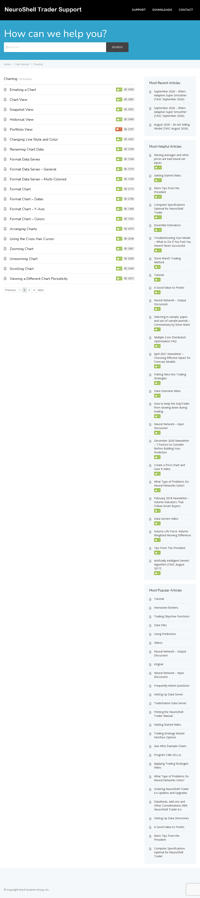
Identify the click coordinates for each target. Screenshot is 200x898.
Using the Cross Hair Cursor (32, 239)
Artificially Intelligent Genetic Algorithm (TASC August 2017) (171, 564)
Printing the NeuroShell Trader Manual (168, 714)
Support (139, 10)
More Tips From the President (166, 190)
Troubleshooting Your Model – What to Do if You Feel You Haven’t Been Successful (172, 241)
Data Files (160, 625)
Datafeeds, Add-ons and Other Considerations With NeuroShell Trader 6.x (171, 805)
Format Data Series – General (33, 169)
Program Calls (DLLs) (167, 755)
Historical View (22, 119)
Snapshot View (21, 109)
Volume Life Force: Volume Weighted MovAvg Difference (172, 533)
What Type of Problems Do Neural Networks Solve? (171, 483)
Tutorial (159, 275)
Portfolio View (21, 129)
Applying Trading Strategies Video (171, 765)
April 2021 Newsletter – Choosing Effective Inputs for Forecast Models (172, 357)
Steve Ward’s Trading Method (167, 260)
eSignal (158, 664)
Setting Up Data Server (168, 694)
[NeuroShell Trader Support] (43, 13)
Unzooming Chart (24, 258)
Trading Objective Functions (171, 616)
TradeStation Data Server (170, 703)
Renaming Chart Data (27, 149)
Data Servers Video (166, 518)
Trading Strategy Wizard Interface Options (169, 735)
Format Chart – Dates (26, 199)
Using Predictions (165, 634)
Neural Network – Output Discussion (170, 302)
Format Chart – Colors (27, 219)
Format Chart (20, 189)
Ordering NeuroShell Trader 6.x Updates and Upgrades (171, 791)
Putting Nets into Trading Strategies (170, 376)
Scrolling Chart (22, 268)
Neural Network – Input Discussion (169, 426)
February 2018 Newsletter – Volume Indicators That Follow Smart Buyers (171, 502)
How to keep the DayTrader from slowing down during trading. (171, 407)
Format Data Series (25, 159)
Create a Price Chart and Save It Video (169, 467)
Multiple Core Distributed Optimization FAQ (170, 339)
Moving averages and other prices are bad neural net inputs (171, 159)
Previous (10, 290)
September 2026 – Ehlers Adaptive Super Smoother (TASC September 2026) (170, 95)
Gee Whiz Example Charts (170, 746)
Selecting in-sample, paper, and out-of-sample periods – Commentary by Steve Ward (172, 320)
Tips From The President (169, 548)
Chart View (18, 99)
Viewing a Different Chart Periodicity (39, 278)
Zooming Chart (21, 248)
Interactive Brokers (166, 607)
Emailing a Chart (23, 89)
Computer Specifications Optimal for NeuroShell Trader (169, 208)
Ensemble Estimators (167, 225)
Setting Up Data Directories (171, 818)
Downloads (162, 10)
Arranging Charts (23, 229)
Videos (158, 642)
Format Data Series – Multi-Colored (38, 179)
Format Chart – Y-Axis (27, 209)
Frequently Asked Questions (171, 685)
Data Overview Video (167, 391)
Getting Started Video (167, 175)
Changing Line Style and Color (34, 139)
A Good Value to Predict (169, 287)
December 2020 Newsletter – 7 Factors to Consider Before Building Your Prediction (171, 446)
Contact (186, 10)
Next (40, 290)
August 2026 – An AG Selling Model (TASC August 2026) (172, 126)
